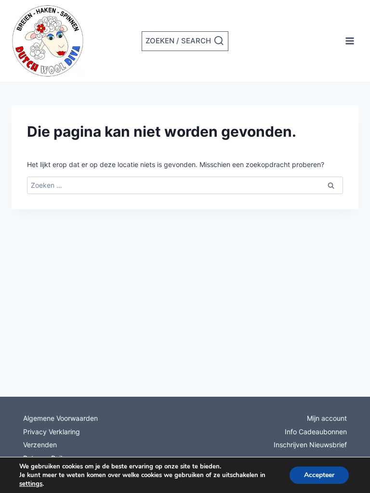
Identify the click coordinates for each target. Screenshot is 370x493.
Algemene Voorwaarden (60, 418)
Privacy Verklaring (51, 432)
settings (30, 484)
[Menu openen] (349, 40)
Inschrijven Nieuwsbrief (310, 445)
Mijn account (327, 418)
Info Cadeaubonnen (316, 432)
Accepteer (319, 475)
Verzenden (40, 445)
